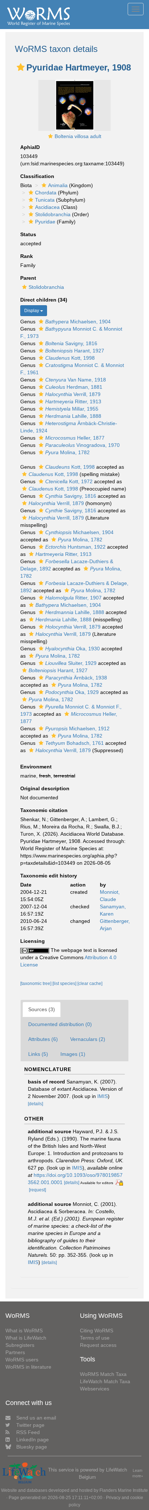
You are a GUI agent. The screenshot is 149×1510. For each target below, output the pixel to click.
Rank (26, 256)
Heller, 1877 (75, 438)
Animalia (58, 185)
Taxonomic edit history (48, 876)
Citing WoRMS (96, 1330)
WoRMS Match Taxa (103, 1374)
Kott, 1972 (69, 481)
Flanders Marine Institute (123, 1490)
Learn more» (137, 1473)
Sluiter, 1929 (71, 663)
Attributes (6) (43, 1039)
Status (28, 234)
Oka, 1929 (72, 692)
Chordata (45, 192)
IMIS (102, 1096)
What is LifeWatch (25, 1338)
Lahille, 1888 (73, 416)
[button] (20, 67)
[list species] (64, 983)
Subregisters (19, 1345)
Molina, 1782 (67, 452)
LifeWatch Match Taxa (105, 1381)
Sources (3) (41, 1009)
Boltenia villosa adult (78, 136)
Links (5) (38, 1054)
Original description (44, 788)
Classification (37, 176)
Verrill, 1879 (73, 394)
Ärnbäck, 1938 (76, 678)
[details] (35, 1103)
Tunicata (45, 200)
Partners (15, 1352)
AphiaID (30, 147)
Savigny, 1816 (71, 343)
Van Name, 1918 (75, 380)
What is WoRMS (24, 1330)
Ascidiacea (47, 207)
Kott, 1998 (70, 358)
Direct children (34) (43, 300)
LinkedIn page (32, 1439)
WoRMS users (21, 1359)
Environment (36, 767)
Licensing (32, 941)
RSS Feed (28, 1432)
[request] (37, 1189)
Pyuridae (45, 222)
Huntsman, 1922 (75, 547)
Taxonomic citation (44, 810)
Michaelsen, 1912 (77, 728)
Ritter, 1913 (73, 401)
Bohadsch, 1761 (74, 743)
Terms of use (95, 1338)
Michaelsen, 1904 (78, 321)
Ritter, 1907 (73, 598)
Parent (28, 278)
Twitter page (30, 1425)
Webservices (94, 1389)
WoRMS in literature (28, 1367)
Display (32, 310)
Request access (98, 1345)
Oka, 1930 (72, 648)
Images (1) (72, 1054)
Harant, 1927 (74, 351)
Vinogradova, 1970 (82, 445)
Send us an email (36, 1418)
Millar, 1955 (71, 409)
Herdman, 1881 (73, 387)
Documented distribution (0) (60, 1024)
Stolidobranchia (53, 214)
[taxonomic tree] (36, 983)
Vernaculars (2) (87, 1039)
